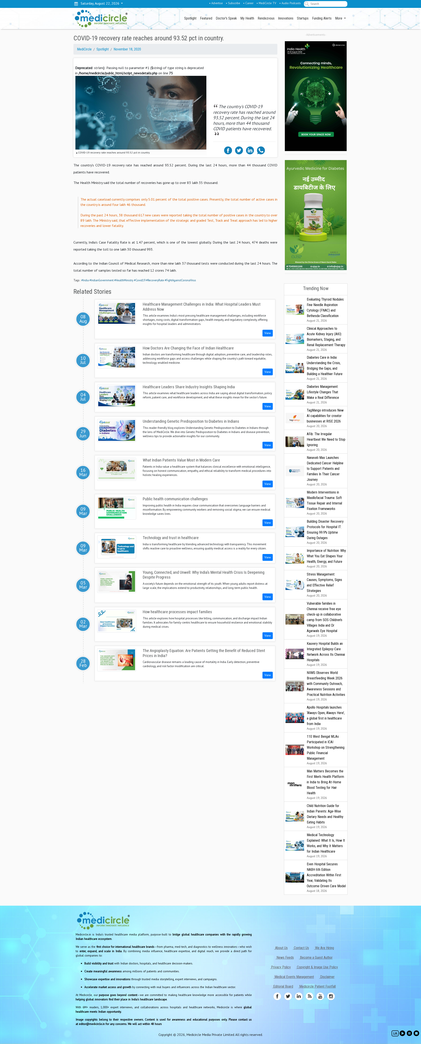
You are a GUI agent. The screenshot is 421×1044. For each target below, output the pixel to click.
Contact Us (301, 948)
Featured (206, 18)
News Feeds (285, 957)
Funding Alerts (322, 18)
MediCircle (84, 49)
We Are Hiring (324, 948)
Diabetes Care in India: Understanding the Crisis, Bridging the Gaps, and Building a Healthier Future (325, 368)
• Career (248, 3)
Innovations (285, 18)
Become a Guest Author (316, 957)
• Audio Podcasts (290, 3)
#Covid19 (139, 280)
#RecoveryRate (155, 280)
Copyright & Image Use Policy (317, 967)
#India (85, 280)
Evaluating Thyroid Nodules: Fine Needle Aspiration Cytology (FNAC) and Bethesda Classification (325, 309)
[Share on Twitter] (239, 150)
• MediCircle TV (266, 3)
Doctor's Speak (226, 18)
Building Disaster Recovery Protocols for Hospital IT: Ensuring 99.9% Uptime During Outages (325, 532)
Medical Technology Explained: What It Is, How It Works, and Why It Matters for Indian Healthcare (326, 845)
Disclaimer (327, 977)
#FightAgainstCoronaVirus (180, 280)
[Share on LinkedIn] (250, 150)
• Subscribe (233, 3)
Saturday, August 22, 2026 (99, 3)
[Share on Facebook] (228, 150)
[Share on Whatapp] (261, 150)
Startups (303, 18)
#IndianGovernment (101, 280)
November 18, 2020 (127, 49)
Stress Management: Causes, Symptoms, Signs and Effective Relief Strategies (324, 584)
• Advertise (216, 3)
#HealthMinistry (123, 280)
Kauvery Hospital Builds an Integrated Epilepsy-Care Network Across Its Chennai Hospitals (326, 654)
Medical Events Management (294, 977)
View (267, 333)
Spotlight (190, 18)
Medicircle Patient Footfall (317, 986)
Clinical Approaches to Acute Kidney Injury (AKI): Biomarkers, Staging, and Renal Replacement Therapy (326, 339)
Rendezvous (266, 18)
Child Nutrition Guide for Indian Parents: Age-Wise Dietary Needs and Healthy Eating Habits (325, 816)
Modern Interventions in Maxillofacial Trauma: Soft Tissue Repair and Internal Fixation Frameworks (324, 502)
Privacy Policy (280, 967)
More (339, 18)
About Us (281, 948)
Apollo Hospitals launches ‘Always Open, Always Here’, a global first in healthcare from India (326, 717)
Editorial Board (282, 986)
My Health (247, 18)
